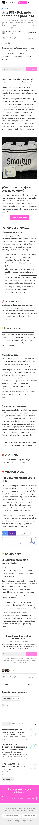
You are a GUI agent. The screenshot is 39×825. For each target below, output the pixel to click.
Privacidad (8, 810)
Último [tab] (14, 724)
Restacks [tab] (16, 698)
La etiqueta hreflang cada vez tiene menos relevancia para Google (17, 306)
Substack (9, 821)
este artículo (12, 442)
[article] (19, 734)
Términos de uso (23, 658)
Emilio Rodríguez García (14, 31)
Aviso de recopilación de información (22, 660)
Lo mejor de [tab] (6, 724)
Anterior (8, 684)
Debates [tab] (21, 724)
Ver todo (6, 779)
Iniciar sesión (32, 3)
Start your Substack (12, 816)
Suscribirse (22, 3)
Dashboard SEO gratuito (12, 730)
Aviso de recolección (27, 810)
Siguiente (31, 684)
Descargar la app (29, 816)
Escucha (34, 33)
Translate (6, 8)
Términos (16, 810)
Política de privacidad (19, 663)
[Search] (35, 724)
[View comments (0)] (11, 38)
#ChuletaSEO (8, 56)
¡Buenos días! (6, 769)
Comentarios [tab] (7, 698)
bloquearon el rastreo (16, 272)
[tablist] (11, 698)
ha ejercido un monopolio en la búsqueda (18, 291)
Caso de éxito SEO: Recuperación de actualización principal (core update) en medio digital (15, 747)
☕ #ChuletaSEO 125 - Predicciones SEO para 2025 (14, 765)
